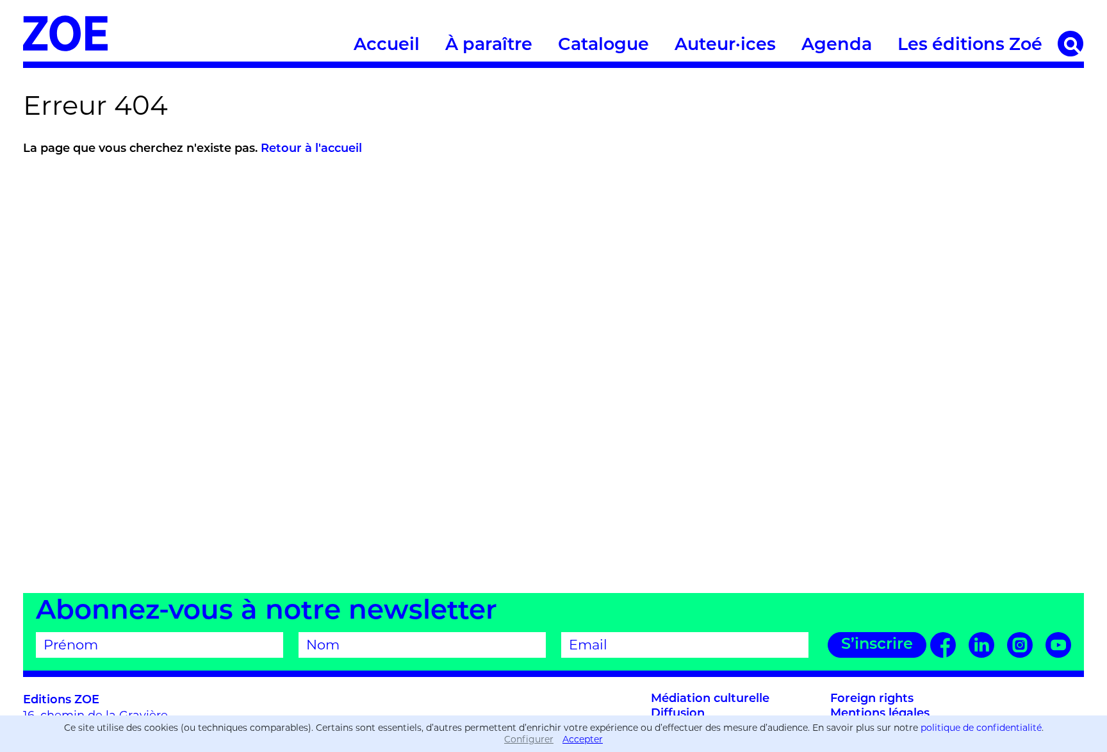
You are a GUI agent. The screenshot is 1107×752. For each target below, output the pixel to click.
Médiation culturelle (710, 699)
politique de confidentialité (981, 727)
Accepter (582, 739)
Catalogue (603, 45)
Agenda (836, 45)
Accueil (387, 45)
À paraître (488, 45)
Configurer (529, 739)
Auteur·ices (725, 45)
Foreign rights (872, 699)
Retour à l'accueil (311, 149)
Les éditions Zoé (970, 45)
